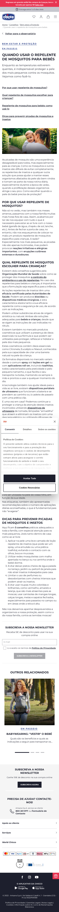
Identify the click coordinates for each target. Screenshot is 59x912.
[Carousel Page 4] (42, 752)
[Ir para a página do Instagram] (29, 877)
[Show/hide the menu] (55, 17)
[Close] (56, 2)
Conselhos (13, 25)
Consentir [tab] (10, 429)
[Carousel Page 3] (37, 752)
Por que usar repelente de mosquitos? (24, 87)
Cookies (9, 905)
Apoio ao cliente (10, 823)
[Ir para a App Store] (38, 888)
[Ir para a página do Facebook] (22, 877)
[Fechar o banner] (55, 422)
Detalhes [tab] (27, 429)
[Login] (41, 17)
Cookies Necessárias (29, 487)
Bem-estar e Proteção (29, 25)
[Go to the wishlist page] (34, 17)
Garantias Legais (33, 903)
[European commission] (35, 864)
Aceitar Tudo (29, 478)
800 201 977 (22, 811)
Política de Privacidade (44, 648)
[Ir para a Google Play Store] (21, 888)
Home (5, 25)
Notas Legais (47, 903)
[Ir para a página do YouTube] (36, 877)
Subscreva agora (29, 785)
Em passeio (9, 48)
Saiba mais (39, 5)
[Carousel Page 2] (32, 752)
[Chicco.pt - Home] (8, 16)
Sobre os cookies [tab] (47, 429)
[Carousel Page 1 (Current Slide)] (22, 752)
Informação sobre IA (23, 905)
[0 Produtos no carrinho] (48, 17)
